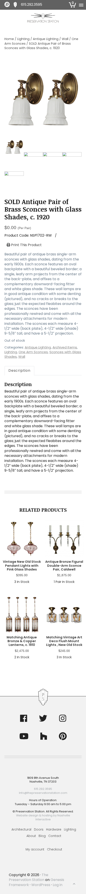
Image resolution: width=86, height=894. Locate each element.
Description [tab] (19, 370)
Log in (57, 884)
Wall (65, 39)
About (31, 836)
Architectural (21, 829)
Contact (54, 836)
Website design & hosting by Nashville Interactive (43, 817)
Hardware (53, 829)
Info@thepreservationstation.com (43, 793)
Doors (38, 829)
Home (9, 39)
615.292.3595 (31, 4)
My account (35, 849)
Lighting (23, 39)
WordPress (40, 884)
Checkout (54, 849)
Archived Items (64, 347)
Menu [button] (80, 5)
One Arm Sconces (33, 352)
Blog (42, 836)
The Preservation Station (28, 877)
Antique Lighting (45, 39)
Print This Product (26, 245)
